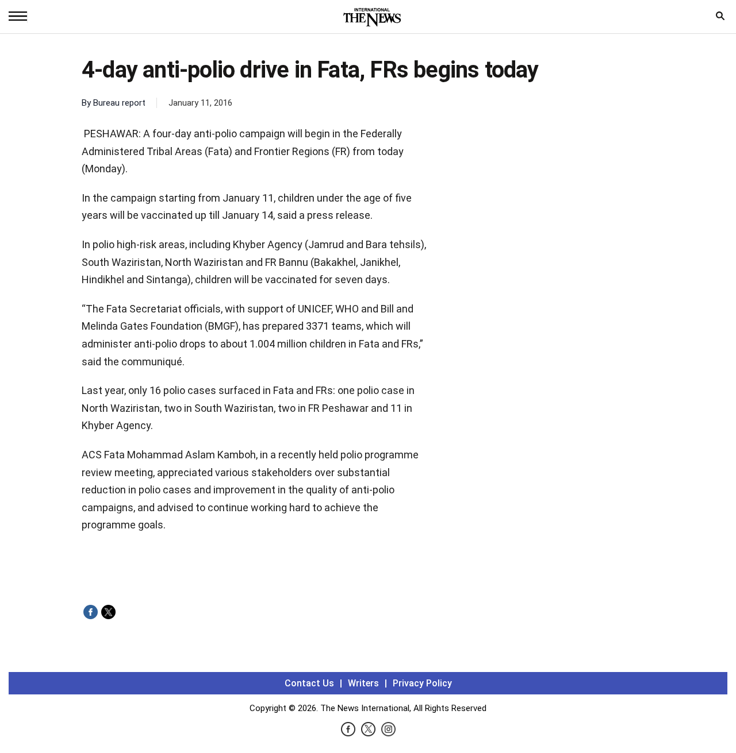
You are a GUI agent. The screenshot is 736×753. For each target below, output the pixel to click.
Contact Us (309, 683)
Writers (363, 683)
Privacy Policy (422, 683)
